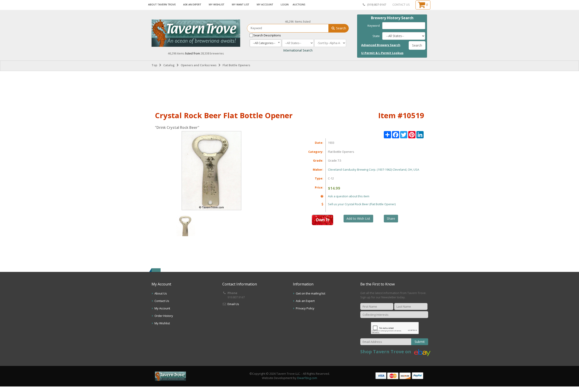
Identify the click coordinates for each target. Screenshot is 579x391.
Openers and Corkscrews (198, 65)
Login (285, 4)
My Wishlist (216, 4)
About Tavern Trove (162, 4)
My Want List (240, 4)
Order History (163, 316)
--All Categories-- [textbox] (264, 43)
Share (391, 218)
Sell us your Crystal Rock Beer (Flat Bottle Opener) (362, 204)
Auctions (299, 4)
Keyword (374, 26)
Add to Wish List (358, 218)
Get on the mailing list (310, 293)
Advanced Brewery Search (380, 45)
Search (340, 28)
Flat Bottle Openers (236, 65)
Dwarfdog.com (307, 378)
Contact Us (161, 301)
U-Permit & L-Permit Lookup (382, 53)
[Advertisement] (289, 90)
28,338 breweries (212, 53)
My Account (265, 4)
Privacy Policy (305, 308)
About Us (160, 293)
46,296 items (176, 53)
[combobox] (265, 43)
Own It (322, 219)
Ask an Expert (192, 4)
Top (154, 65)
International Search (298, 50)
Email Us (233, 304)
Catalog (169, 65)
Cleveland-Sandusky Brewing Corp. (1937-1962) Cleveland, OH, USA (373, 169)
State (376, 36)
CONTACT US (401, 4)
